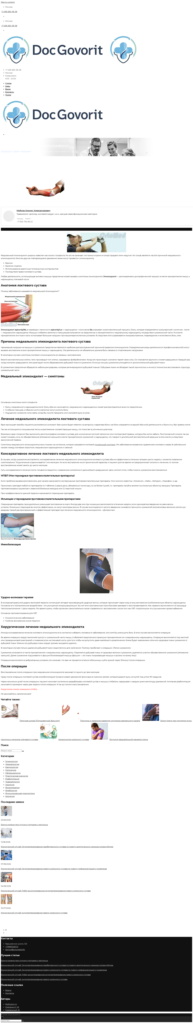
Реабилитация (12, 779)
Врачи (7, 89)
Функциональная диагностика (20, 793)
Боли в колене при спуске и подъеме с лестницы (24, 825)
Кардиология (11, 767)
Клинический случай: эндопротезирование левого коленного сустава (34, 913)
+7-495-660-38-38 (9, 12)
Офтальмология (13, 773)
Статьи (8, 83)
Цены (7, 86)
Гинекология (11, 761)
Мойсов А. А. (11, 1004)
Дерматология (12, 764)
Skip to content (8, 2)
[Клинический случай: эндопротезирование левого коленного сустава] (6, 903)
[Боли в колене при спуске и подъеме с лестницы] (6, 815)
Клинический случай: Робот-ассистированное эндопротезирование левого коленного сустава (46, 891)
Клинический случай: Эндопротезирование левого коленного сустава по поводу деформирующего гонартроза (54, 869)
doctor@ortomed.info (15, 950)
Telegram (28, 218)
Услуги (8, 95)
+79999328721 (11, 947)
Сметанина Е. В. (12, 1010)
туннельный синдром (105, 445)
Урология (9, 785)
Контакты (9, 92)
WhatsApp (20, 219)
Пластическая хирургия (16, 776)
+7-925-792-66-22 (25, 222)
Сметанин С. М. (12, 1007)
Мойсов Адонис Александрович (33, 210)
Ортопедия (10, 770)
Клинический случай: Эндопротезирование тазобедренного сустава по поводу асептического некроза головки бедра (57, 847)
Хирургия (10, 796)
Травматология (12, 782)
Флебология (11, 791)
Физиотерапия (12, 788)
